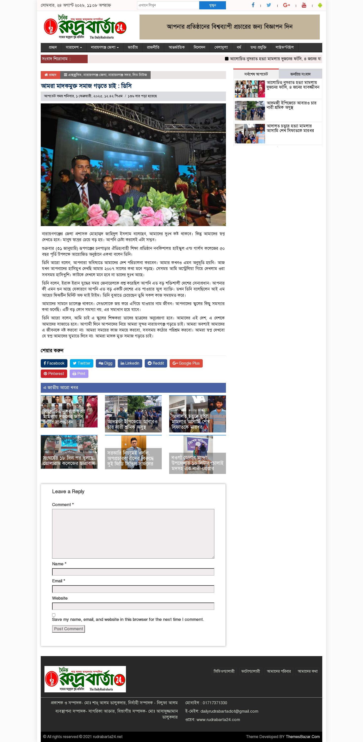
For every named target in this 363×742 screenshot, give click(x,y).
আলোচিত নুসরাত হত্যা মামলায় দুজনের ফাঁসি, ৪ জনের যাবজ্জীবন (269, 58)
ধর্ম (239, 47)
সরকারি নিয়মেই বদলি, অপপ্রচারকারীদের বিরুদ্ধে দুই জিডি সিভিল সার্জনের (130, 458)
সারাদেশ (73, 47)
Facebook (55, 363)
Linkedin (131, 363)
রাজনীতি (153, 47)
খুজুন (212, 5)
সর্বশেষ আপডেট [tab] (256, 74)
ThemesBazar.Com (303, 736)
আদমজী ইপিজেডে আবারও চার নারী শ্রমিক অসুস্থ (132, 424)
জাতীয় (133, 47)
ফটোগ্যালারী (251, 671)
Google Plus (189, 363)
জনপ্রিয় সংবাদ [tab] (300, 74)
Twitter (83, 363)
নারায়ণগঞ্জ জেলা (103, 47)
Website (60, 598)
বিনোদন (199, 47)
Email (58, 581)
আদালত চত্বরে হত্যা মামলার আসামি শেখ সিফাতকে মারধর (191, 421)
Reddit (158, 363)
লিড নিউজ (140, 75)
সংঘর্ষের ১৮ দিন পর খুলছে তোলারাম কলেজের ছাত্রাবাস (69, 461)
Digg (107, 363)
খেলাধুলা (221, 47)
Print (80, 373)
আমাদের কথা (308, 671)
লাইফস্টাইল (285, 47)
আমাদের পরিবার (279, 671)
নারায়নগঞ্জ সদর (119, 75)
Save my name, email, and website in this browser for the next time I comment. (128, 619)
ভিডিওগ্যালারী (224, 671)
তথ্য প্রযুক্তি (258, 47)
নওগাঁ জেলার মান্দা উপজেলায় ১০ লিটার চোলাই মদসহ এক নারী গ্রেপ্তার (197, 463)
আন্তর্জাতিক (177, 47)
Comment (63, 504)
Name (59, 563)
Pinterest (55, 373)
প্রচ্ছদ (53, 47)
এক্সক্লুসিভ (74, 75)
